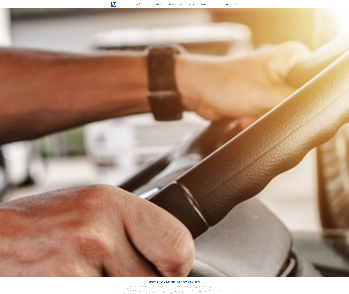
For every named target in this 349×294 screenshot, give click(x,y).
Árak (148, 4)
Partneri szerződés (175, 4)
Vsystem (192, 4)
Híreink (159, 4)
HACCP (203, 4)
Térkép (138, 4)
